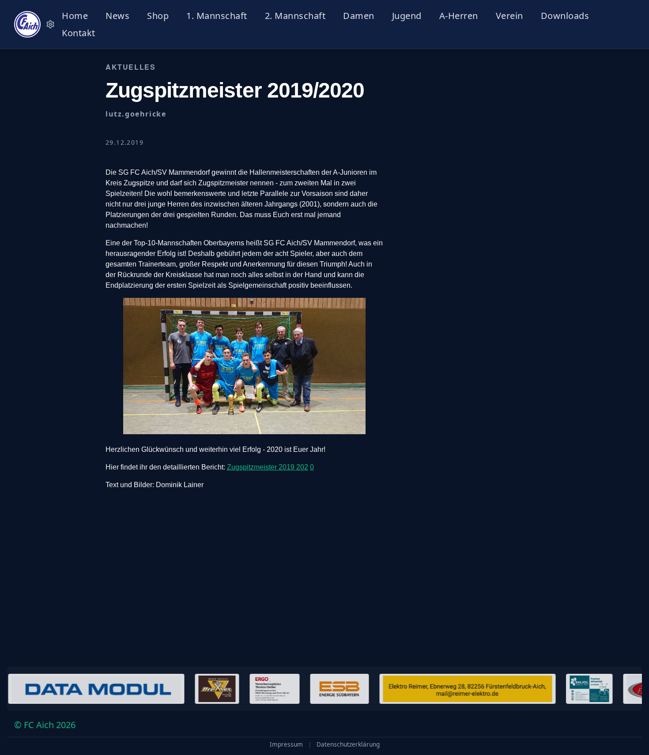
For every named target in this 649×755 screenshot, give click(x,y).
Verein (509, 16)
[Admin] (50, 24)
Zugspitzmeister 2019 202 (267, 467)
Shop (158, 16)
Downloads (565, 16)
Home (75, 16)
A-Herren (458, 16)
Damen (358, 16)
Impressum (286, 744)
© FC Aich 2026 (44, 725)
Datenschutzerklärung (348, 744)
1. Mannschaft (216, 16)
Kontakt (78, 33)
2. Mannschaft (295, 16)
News (117, 16)
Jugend (407, 16)
